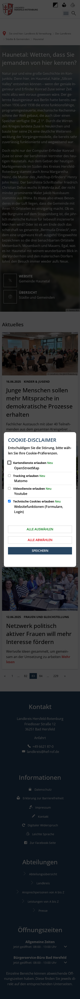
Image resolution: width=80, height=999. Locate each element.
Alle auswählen (40, 529)
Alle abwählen (40, 540)
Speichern (40, 550)
